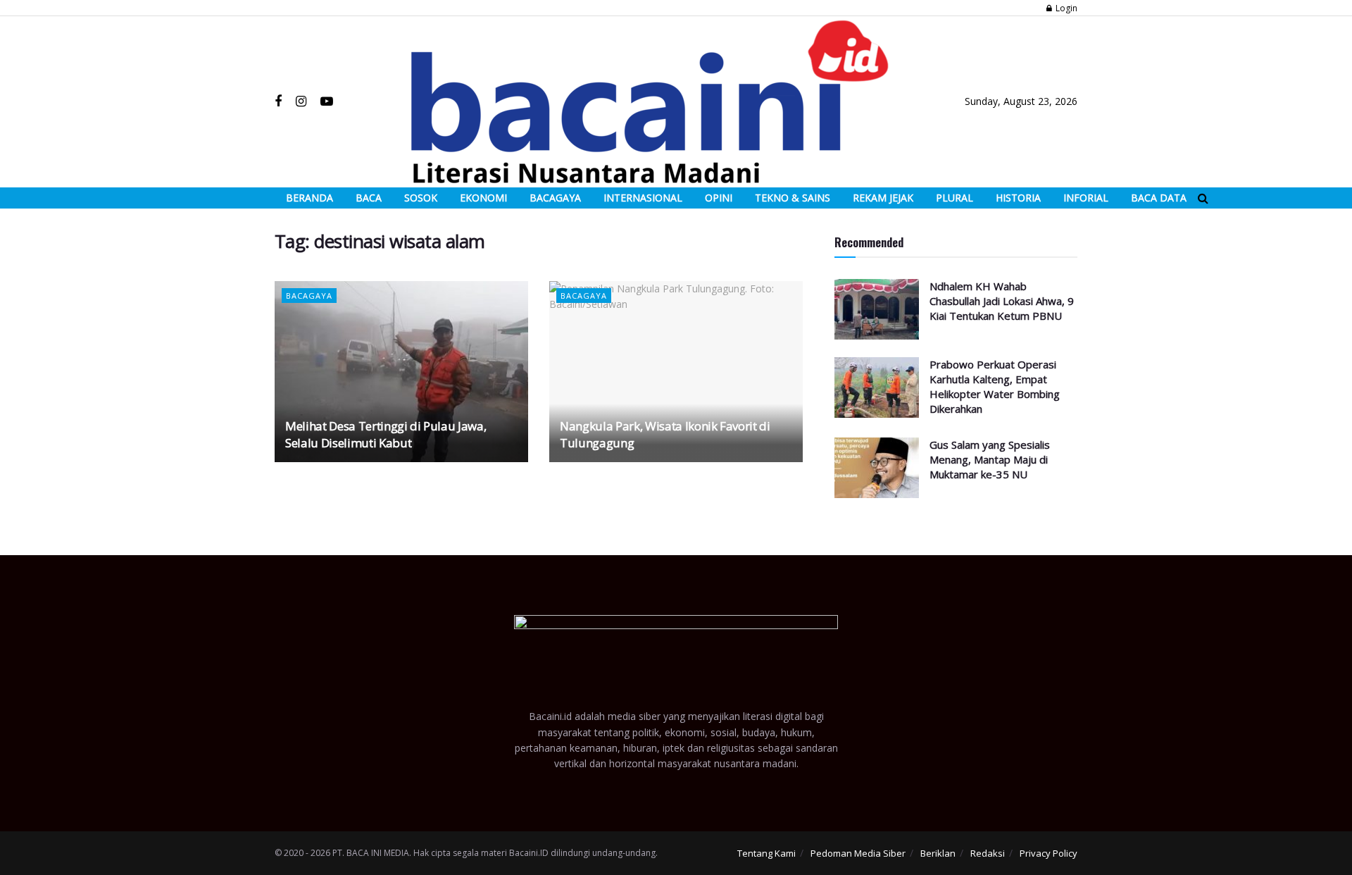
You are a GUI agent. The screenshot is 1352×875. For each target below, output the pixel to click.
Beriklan (938, 853)
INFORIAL (1085, 197)
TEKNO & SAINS (792, 197)
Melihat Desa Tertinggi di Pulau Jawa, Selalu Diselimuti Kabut (385, 434)
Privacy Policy (1048, 853)
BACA (369, 197)
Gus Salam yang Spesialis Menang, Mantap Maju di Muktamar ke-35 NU (990, 459)
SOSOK (420, 197)
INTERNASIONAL (642, 197)
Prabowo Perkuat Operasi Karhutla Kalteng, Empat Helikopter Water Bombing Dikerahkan (995, 386)
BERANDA (309, 197)
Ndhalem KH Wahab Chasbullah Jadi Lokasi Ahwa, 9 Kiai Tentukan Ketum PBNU (1002, 301)
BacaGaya (309, 295)
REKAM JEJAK (883, 197)
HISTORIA (1018, 197)
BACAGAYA (555, 197)
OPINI (718, 197)
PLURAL (954, 197)
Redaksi (987, 853)
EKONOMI (483, 197)
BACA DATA (1159, 197)
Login (1065, 8)
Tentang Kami (766, 853)
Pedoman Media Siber (858, 853)
